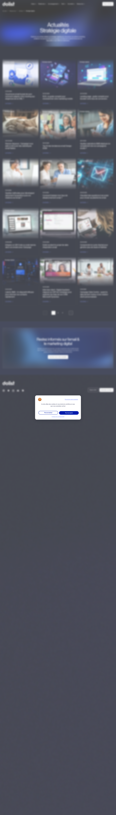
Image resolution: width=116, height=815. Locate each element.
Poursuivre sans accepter (71, 399)
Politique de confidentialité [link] (58, 416)
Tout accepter (69, 413)
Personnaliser (48, 412)
